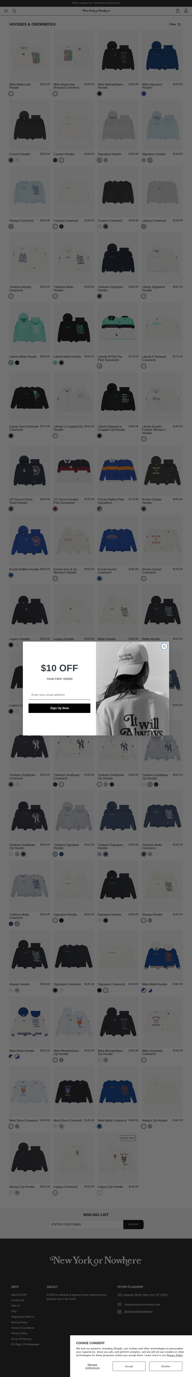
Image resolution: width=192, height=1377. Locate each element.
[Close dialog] (164, 646)
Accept (129, 1366)
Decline (165, 1366)
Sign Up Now (59, 708)
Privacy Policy (175, 1355)
